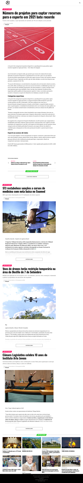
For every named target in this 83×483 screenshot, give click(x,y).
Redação (7, 24)
